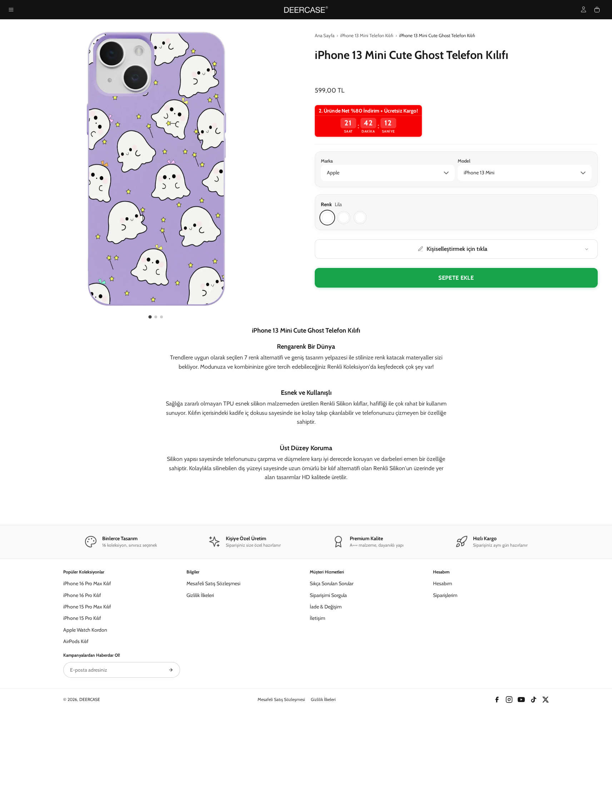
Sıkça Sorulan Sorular (331, 659)
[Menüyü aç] (11, 9)
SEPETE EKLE (456, 277)
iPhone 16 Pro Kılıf (82, 671)
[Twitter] (545, 775)
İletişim (317, 694)
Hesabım (442, 659)
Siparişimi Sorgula (328, 671)
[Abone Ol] (171, 745)
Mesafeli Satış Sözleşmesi (213, 659)
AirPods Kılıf (76, 717)
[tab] (150, 316)
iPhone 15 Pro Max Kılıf (87, 682)
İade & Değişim (326, 682)
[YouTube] (521, 775)
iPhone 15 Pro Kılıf (82, 694)
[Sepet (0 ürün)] (597, 9)
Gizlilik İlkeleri (200, 671)
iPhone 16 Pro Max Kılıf (87, 659)
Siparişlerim (445, 671)
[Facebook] (497, 775)
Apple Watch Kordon (85, 705)
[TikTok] (533, 775)
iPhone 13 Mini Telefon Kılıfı (366, 35)
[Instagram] (509, 775)
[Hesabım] (583, 9)
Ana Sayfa (324, 35)
